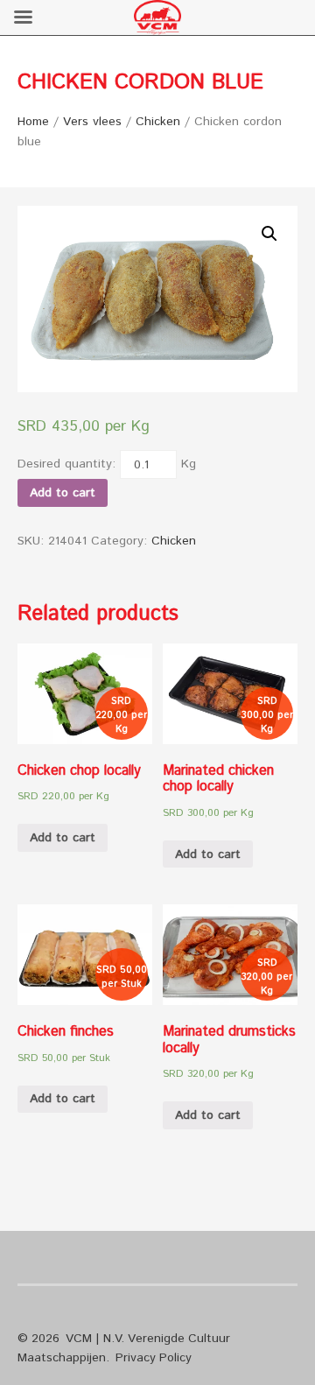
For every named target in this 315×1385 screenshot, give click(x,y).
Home (33, 121)
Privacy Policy (154, 1358)
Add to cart (62, 493)
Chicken (158, 121)
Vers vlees (92, 121)
